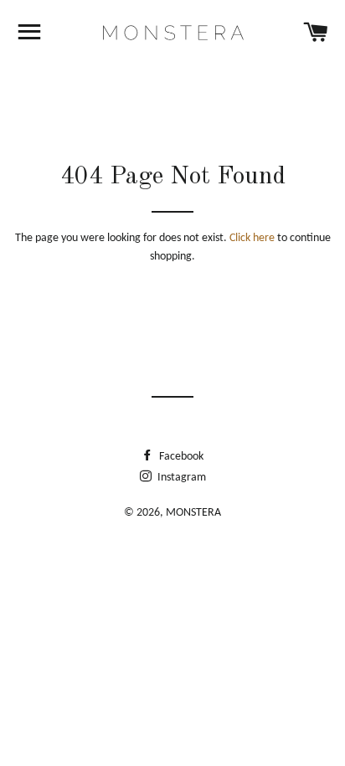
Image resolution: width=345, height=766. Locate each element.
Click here (252, 238)
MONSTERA (193, 512)
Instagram (180, 477)
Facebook (180, 456)
